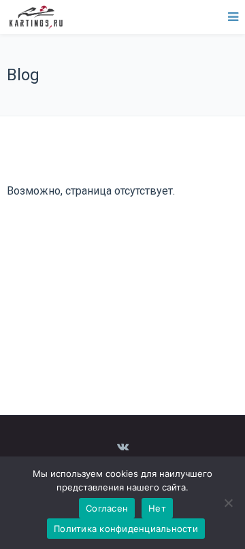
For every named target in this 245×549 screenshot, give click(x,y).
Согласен (107, 508)
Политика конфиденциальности (126, 528)
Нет (157, 508)
